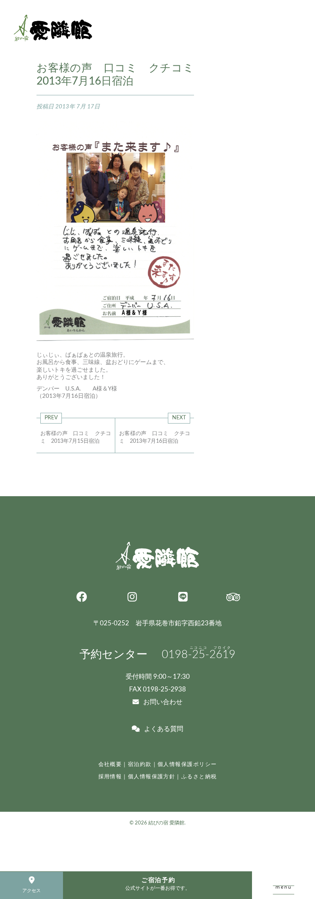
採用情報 (110, 776)
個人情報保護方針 (152, 776)
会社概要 (110, 764)
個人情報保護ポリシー (187, 764)
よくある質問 (163, 729)
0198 (198, 654)
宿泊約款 (140, 764)
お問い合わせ (162, 702)
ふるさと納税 (199, 776)
